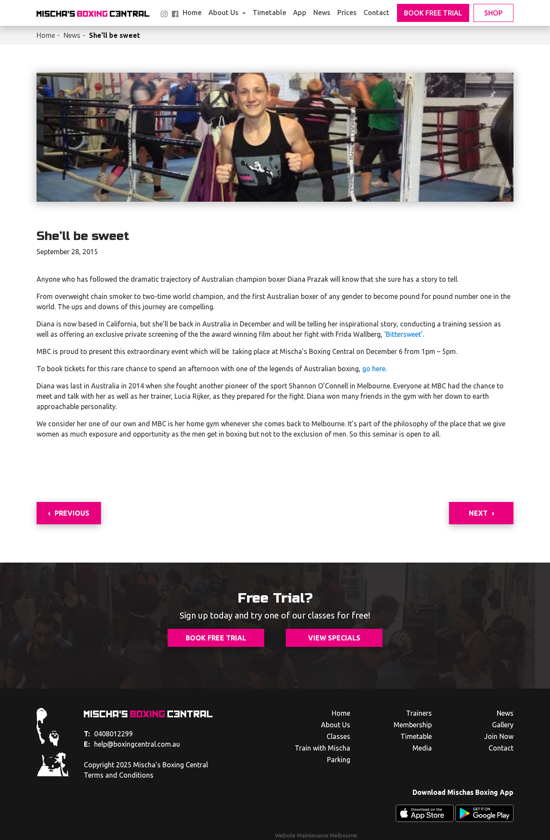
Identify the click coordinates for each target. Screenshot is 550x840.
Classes (338, 736)
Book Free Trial (433, 13)
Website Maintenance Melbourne (316, 835)
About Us (224, 12)
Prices (347, 12)
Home (192, 12)
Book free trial (216, 638)
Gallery (502, 725)
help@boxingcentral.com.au (132, 744)
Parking (338, 759)
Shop (493, 13)
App (299, 12)
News (321, 12)
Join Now (498, 736)
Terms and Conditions (118, 775)
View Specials (334, 638)
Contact (376, 12)
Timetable (269, 12)
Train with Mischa (322, 748)
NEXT (478, 513)
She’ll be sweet (114, 35)
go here (373, 368)
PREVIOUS (72, 513)
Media (422, 748)
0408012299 (108, 734)
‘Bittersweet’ (402, 334)
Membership (413, 725)
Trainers (419, 713)
